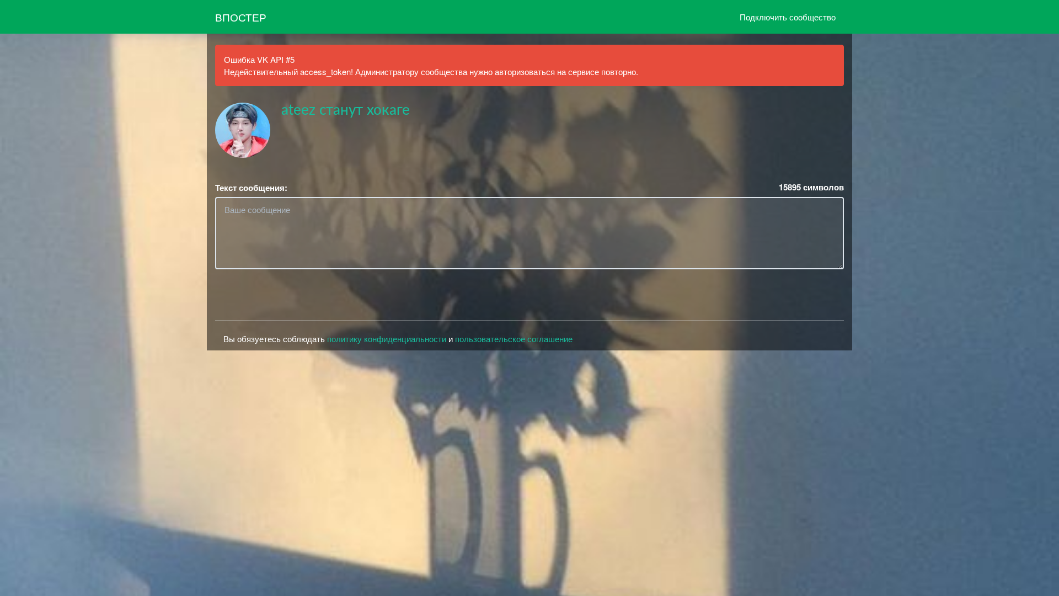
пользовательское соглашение (514, 338)
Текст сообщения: (251, 188)
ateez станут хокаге (345, 110)
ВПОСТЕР (240, 16)
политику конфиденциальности (386, 338)
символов (811, 187)
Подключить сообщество (788, 17)
